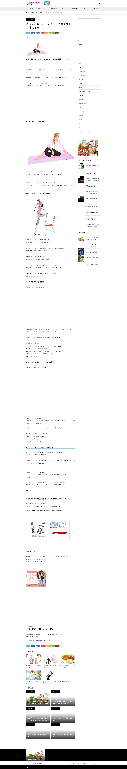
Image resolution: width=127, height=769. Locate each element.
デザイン (81, 87)
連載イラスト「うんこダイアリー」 (86, 131)
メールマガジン (48, 763)
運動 (29, 37)
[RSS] (27, 767)
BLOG (63, 8)
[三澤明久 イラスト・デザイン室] (38, 3)
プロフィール (95, 763)
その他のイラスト (83, 83)
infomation (30, 724)
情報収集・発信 (82, 103)
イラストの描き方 (83, 67)
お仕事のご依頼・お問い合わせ (35, 763)
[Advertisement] (50, 102)
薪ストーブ (81, 127)
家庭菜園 (81, 99)
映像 (80, 107)
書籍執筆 (81, 115)
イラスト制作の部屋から (84, 75)
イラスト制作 (30, 19)
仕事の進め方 (82, 95)
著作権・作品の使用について (73, 763)
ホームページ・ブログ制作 (84, 91)
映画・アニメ (30, 708)
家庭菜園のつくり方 (53, 8)
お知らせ (81, 79)
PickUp (80, 63)
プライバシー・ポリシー (59, 763)
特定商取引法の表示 (85, 763)
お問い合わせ (95, 8)
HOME (31, 8)
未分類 (80, 119)
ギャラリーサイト (74, 8)
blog (55, 724)
